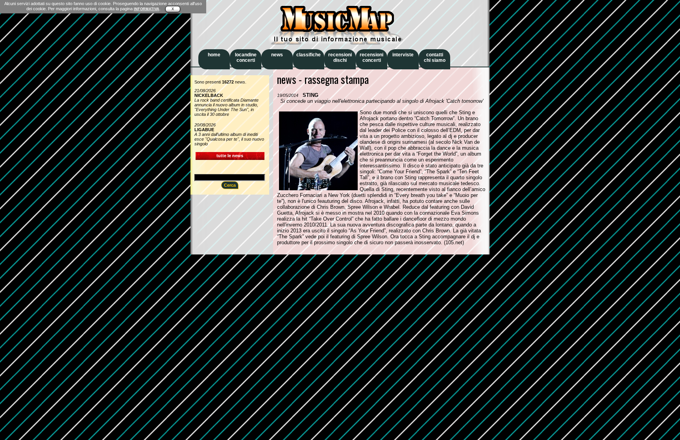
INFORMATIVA (146, 9)
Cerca (230, 185)
